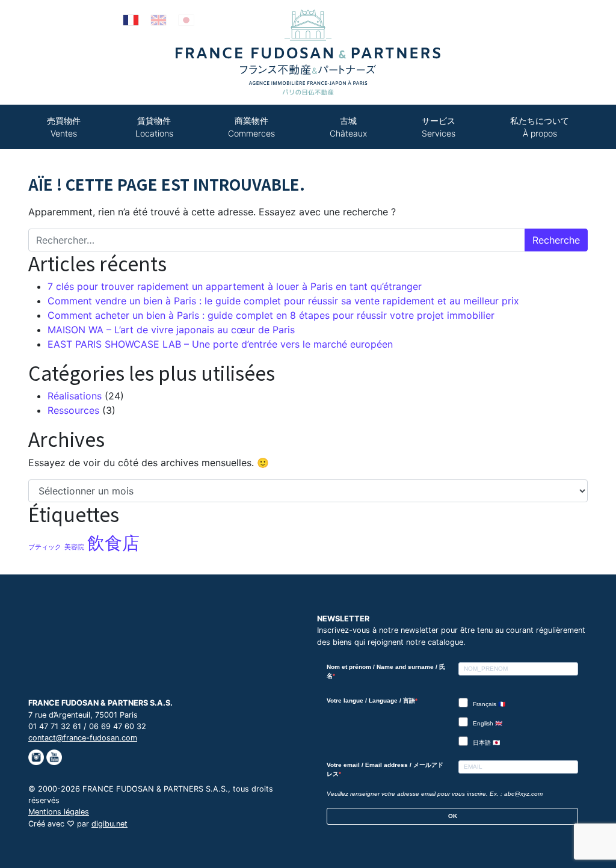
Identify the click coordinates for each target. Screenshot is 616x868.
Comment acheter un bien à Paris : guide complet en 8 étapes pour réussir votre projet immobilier (271, 315)
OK (452, 816)
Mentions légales (58, 811)
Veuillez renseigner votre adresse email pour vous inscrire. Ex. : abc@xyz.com (435, 793)
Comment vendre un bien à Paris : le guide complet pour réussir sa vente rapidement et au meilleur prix (283, 301)
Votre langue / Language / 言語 (371, 700)
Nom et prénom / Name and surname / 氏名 (386, 671)
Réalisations (75, 396)
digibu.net (109, 823)
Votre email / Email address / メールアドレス (385, 769)
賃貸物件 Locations (154, 126)
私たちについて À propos (539, 126)
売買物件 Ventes (64, 126)
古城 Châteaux (348, 126)
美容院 (74, 547)
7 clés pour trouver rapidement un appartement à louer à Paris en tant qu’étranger (235, 286)
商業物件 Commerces (251, 126)
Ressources (73, 410)
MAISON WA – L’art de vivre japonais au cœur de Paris (171, 330)
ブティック (44, 547)
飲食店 (113, 542)
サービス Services (438, 126)
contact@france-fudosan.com (82, 737)
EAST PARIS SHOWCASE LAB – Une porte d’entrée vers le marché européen (220, 344)
